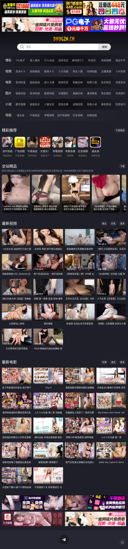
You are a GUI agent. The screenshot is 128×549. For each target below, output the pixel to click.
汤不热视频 (63, 115)
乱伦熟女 (106, 82)
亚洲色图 (35, 93)
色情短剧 (92, 115)
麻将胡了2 (77, 60)
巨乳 (113, 223)
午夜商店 (35, 115)
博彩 (8, 60)
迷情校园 (78, 104)
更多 (122, 223)
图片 (8, 93)
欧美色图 (49, 93)
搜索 (104, 47)
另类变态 (121, 82)
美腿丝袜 (78, 93)
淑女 (113, 362)
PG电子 (20, 60)
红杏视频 (78, 115)
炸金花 (92, 60)
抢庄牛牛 (121, 60)
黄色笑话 (106, 104)
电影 (8, 82)
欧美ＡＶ (49, 71)
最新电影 (9, 362)
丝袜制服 (92, 71)
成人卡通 (49, 82)
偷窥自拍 (21, 93)
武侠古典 (63, 104)
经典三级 (92, 82)
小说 (8, 104)
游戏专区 (63, 60)
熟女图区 (106, 93)
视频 (8, 71)
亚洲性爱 (21, 82)
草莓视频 (49, 115)
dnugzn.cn (64, 39)
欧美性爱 (63, 82)
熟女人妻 (78, 71)
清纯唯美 (92, 93)
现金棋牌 (106, 60)
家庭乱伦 (35, 104)
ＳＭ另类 (121, 71)
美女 (104, 223)
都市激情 (21, 104)
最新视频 (9, 223)
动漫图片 (63, 93)
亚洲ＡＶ (21, 71)
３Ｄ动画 (63, 71)
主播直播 (106, 71)
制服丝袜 (78, 82)
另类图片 (121, 93)
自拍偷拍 (35, 71)
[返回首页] (122, 542)
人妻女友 (49, 104)
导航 (8, 115)
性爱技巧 (121, 104)
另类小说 (92, 104)
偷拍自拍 (35, 82)
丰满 (104, 362)
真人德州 (35, 60)
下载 (122, 166)
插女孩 (20, 115)
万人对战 (49, 60)
